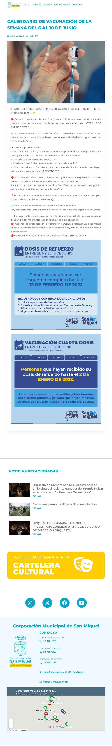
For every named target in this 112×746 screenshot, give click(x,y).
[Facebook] (65, 603)
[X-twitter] (47, 603)
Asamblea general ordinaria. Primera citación (65, 504)
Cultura (37, 5)
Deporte (48, 5)
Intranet (77, 5)
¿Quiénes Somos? (61, 5)
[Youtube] (82, 603)
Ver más (37, 496)
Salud (26, 5)
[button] (62, 672)
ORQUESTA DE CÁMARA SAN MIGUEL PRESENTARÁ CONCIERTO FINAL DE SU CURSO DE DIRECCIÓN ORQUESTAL (66, 526)
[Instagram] (30, 603)
